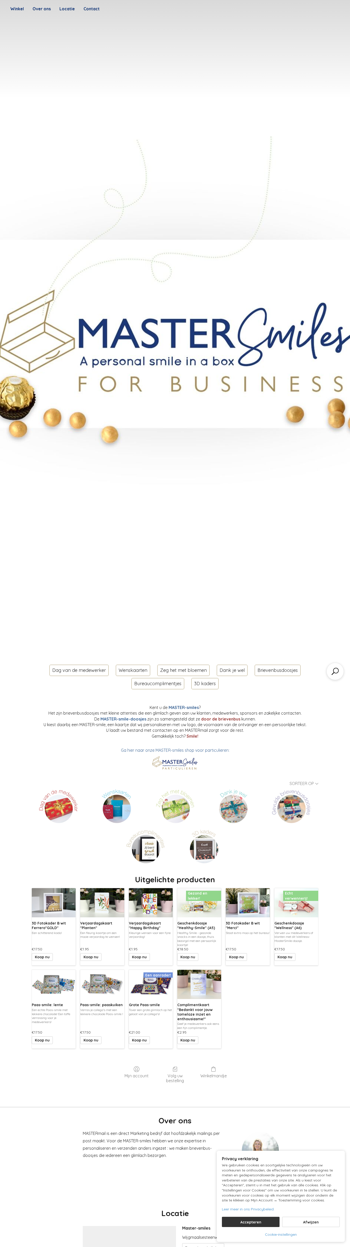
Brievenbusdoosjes (278, 670)
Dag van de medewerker (79, 670)
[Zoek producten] (335, 671)
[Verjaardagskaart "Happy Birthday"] (151, 902)
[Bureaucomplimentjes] (146, 846)
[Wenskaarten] (117, 806)
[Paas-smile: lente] (54, 984)
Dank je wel (232, 670)
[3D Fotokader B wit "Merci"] (248, 902)
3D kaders (205, 683)
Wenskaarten (133, 670)
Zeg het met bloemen (183, 670)
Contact (92, 8)
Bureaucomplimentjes (157, 683)
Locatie (67, 8)
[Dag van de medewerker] (59, 806)
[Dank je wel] (233, 806)
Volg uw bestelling (175, 1078)
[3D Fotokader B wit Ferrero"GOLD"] (54, 902)
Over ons (42, 8)
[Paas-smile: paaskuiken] (102, 984)
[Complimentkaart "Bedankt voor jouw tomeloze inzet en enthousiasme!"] (199, 984)
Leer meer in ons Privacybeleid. (248, 1209)
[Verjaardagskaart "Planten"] (102, 902)
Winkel (17, 8)
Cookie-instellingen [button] (281, 1234)
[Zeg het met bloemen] (175, 806)
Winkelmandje (213, 1075)
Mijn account (137, 1075)
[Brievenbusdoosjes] (291, 806)
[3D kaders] (204, 846)
